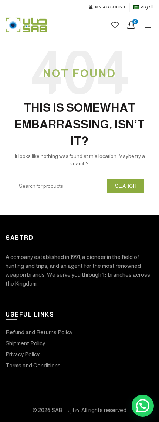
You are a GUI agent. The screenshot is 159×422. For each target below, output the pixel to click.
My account (110, 7)
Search (125, 186)
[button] (143, 406)
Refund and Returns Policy (39, 332)
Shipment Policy (25, 343)
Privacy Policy (23, 354)
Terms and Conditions (33, 365)
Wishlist (115, 25)
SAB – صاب (65, 410)
